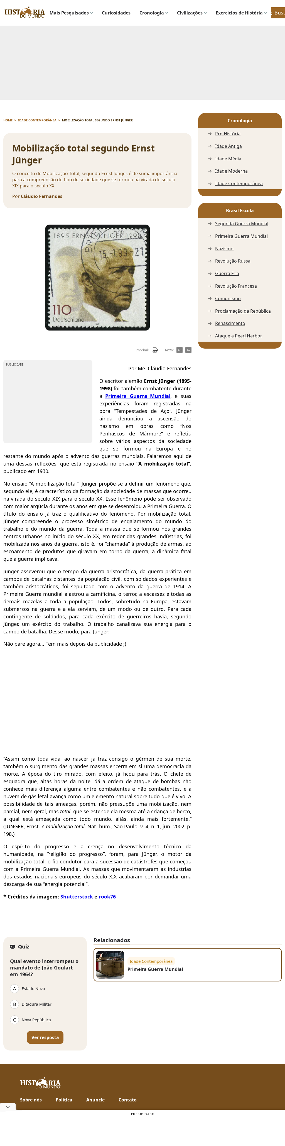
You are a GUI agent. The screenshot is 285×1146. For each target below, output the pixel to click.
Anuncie (95, 1100)
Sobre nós (31, 1100)
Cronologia (151, 13)
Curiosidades (116, 13)
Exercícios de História (239, 13)
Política (64, 1100)
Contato (128, 1100)
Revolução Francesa (236, 286)
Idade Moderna (231, 171)
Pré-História (227, 134)
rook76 (107, 896)
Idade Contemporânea (239, 184)
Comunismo (228, 299)
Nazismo (224, 249)
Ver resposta (45, 1037)
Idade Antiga (228, 146)
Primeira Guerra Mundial (241, 236)
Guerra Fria (227, 273)
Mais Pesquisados (69, 13)
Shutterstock (76, 896)
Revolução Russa (232, 261)
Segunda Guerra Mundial (241, 224)
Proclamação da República (243, 311)
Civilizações (190, 13)
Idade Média (228, 159)
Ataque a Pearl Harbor (238, 336)
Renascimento (230, 323)
